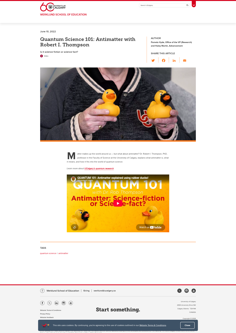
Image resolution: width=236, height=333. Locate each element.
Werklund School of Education (63, 14)
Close (187, 325)
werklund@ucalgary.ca (105, 290)
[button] (154, 60)
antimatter (63, 253)
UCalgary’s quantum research (99, 168)
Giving (86, 290)
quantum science (48, 253)
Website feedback (47, 317)
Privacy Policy (45, 314)
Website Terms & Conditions (152, 325)
